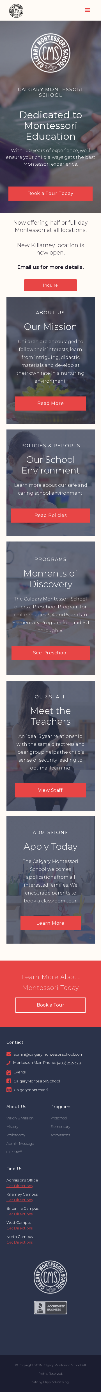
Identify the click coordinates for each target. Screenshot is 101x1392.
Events (20, 1072)
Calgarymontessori (31, 1090)
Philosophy (15, 1135)
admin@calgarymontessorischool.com (48, 1054)
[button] (87, 10)
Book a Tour (50, 1005)
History (12, 1126)
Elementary (60, 1126)
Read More (50, 403)
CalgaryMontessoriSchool (36, 1080)
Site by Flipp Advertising (51, 1382)
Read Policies (51, 515)
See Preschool (50, 653)
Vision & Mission (20, 1118)
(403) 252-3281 (69, 1063)
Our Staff (14, 1152)
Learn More (50, 923)
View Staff (50, 790)
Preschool (58, 1118)
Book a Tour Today (50, 193)
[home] (15, 10)
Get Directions (19, 1185)
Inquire (50, 285)
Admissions (60, 1135)
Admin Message (20, 1143)
